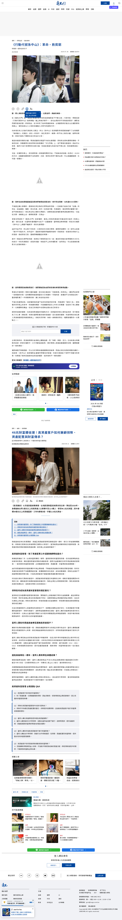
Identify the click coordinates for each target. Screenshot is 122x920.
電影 (14, 414)
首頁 (13, 40)
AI (48, 9)
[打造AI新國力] (96, 391)
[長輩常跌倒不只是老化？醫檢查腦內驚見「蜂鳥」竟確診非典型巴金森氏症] (17, 817)
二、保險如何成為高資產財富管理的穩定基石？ (31, 527)
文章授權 (4, 899)
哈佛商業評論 (92, 890)
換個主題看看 (98, 346)
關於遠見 (4, 895)
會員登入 (53, 865)
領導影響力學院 (105, 893)
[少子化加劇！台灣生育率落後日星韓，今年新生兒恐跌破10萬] (17, 828)
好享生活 (19, 40)
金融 (44, 9)
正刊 (93, 380)
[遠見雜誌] (61, 3)
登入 (27, 115)
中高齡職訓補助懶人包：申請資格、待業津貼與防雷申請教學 (34, 839)
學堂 (87, 9)
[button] (77, 385)
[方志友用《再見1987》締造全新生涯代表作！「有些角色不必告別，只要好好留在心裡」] (52, 817)
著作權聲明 (82, 906)
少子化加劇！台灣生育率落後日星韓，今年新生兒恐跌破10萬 (34, 828)
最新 (29, 9)
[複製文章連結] (23, 109)
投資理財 (24, 428)
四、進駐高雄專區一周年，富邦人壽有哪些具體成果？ (33, 532)
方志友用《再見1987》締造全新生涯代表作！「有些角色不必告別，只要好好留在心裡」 (69, 818)
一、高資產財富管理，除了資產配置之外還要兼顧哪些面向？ (36, 524)
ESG (72, 9)
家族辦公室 (25, 792)
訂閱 (105, 3)
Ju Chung (15, 52)
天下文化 (103, 890)
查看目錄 (91, 419)
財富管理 (34, 792)
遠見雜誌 (82, 890)
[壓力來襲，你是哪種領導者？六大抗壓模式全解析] (52, 838)
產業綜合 (89, 409)
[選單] (2, 3)
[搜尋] (119, 3)
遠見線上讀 (80, 9)
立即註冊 (100, 875)
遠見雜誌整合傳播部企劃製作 (20, 444)
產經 (57, 9)
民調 (67, 9)
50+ (95, 893)
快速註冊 (68, 865)
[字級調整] (31, 109)
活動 (92, 9)
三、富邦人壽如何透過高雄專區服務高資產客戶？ (31, 530)
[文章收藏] (27, 109)
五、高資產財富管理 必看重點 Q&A (26, 535)
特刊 (100, 380)
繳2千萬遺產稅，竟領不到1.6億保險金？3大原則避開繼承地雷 (69, 828)
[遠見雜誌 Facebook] (29, 875)
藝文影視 (26, 40)
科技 (52, 9)
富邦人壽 (15, 792)
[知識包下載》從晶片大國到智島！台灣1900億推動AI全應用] (6, 912)
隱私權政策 (91, 906)
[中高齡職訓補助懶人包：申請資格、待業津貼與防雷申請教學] (17, 838)
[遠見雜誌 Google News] (53, 875)
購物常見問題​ (17, 899)
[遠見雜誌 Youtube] (45, 875)
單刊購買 (103, 419)
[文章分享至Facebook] (18, 109)
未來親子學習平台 (85, 893)
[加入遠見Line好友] (21, 875)
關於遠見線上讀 (18, 895)
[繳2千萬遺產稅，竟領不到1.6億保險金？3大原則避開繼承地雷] (52, 828)
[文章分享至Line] (13, 109)
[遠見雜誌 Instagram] (37, 875)
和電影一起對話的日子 (32, 360)
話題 (34, 9)
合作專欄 (61, 902)
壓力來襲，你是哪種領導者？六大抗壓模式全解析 (69, 839)
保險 (41, 792)
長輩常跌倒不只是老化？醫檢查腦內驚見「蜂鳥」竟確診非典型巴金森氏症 (34, 818)
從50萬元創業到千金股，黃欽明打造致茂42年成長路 (96, 413)
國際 (39, 9)
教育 (62, 9)
